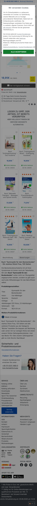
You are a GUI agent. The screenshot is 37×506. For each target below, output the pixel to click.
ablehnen (22, 38)
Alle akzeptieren (18, 52)
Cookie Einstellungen (23, 34)
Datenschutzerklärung (10, 47)
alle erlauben (7, 27)
